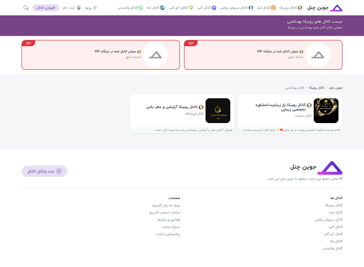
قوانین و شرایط (168, 219)
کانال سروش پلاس (234, 7)
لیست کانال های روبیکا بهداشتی (314, 21)
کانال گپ (204, 7)
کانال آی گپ (178, 7)
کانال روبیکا (288, 7)
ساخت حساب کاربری (164, 212)
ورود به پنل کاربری (166, 205)
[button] (26, 7)
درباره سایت (171, 227)
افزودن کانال (45, 7)
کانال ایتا (263, 7)
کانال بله (153, 7)
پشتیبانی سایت (168, 234)
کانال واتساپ (127, 7)
